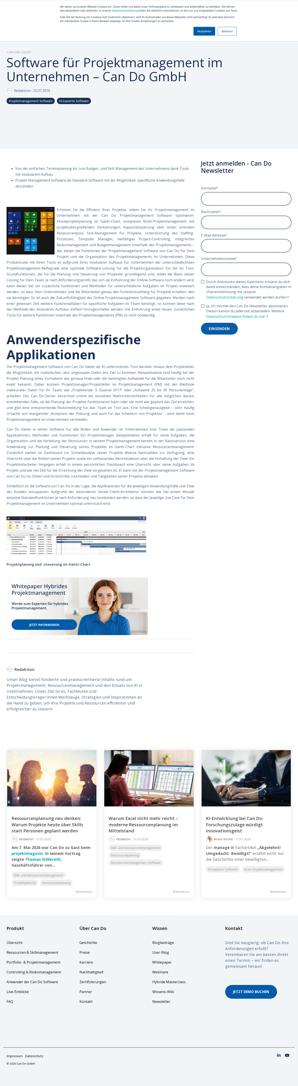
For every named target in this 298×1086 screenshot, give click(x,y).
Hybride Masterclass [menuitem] (169, 981)
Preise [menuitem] (84, 952)
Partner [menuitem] (85, 991)
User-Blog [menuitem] (160, 952)
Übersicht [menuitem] (14, 942)
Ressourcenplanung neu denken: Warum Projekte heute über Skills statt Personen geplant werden (47, 824)
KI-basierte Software (74, 101)
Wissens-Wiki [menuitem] (163, 991)
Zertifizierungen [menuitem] (93, 981)
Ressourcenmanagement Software (136, 863)
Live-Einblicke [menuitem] (18, 991)
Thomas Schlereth (42, 859)
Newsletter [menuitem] (161, 1001)
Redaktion (22, 90)
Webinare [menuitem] (160, 972)
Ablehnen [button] (227, 31)
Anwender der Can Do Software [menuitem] (32, 981)
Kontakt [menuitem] (85, 1001)
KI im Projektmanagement (263, 869)
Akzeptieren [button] (204, 31)
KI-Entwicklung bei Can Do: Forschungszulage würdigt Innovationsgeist (234, 824)
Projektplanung (25, 883)
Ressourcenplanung (56, 883)
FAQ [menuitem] (10, 1001)
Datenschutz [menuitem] (34, 1056)
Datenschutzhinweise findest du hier (236, 316)
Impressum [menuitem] (15, 1056)
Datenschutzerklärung (125, 10)
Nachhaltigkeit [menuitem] (91, 972)
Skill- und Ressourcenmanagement (38, 875)
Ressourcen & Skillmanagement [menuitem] (32, 952)
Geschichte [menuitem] (88, 942)
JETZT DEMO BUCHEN (251, 991)
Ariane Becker (223, 839)
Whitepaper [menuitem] (162, 962)
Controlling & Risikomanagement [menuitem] (34, 972)
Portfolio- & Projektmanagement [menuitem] (33, 962)
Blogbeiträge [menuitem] (163, 942)
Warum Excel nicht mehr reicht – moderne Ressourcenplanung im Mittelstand (143, 824)
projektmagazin (27, 853)
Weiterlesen (83, 892)
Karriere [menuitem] (86, 962)
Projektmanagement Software (31, 101)
